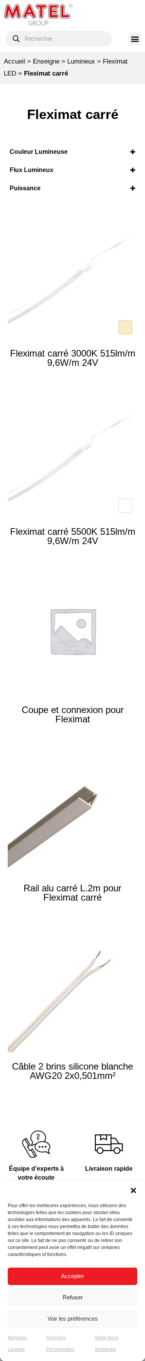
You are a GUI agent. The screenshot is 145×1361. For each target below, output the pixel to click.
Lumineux (81, 61)
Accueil (14, 61)
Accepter (72, 1276)
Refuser (73, 1297)
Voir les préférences (73, 1318)
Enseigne (46, 61)
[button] (133, 1190)
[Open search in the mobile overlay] (59, 38)
